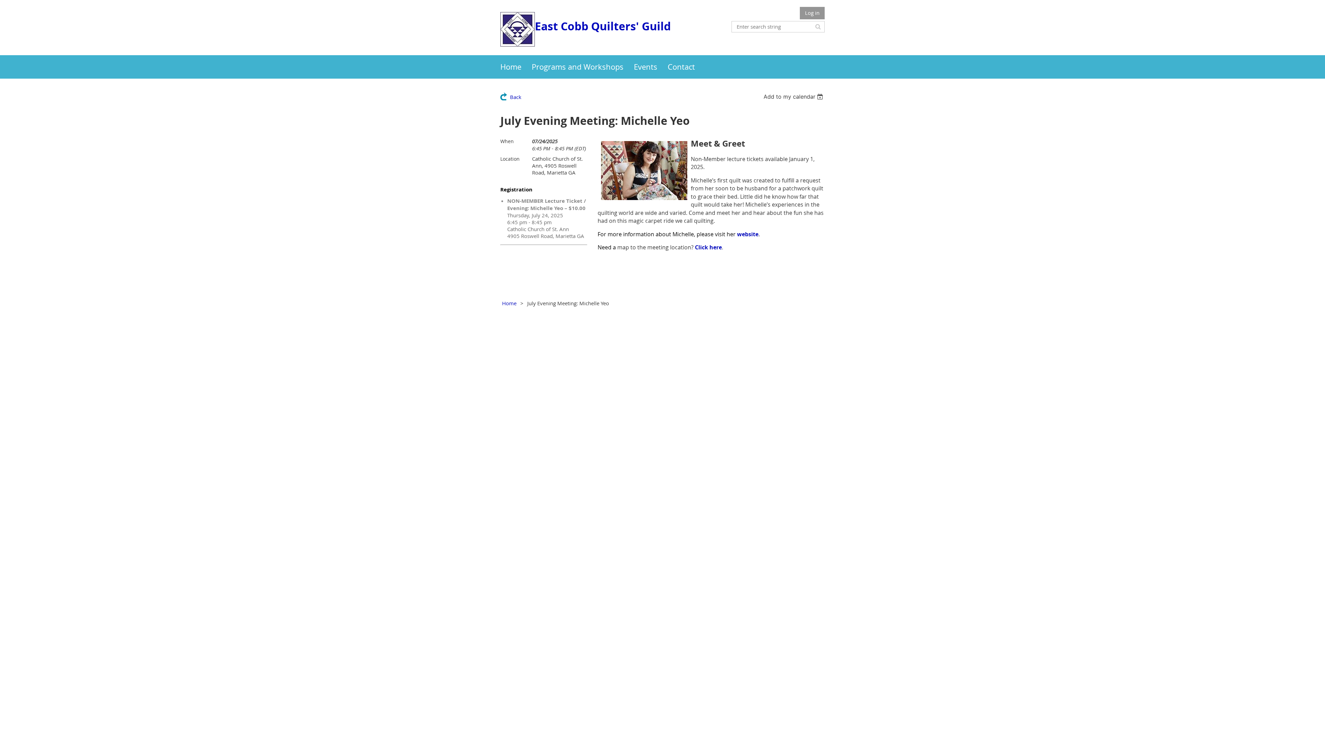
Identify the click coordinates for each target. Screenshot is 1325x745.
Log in (812, 12)
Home (509, 303)
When (507, 141)
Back (515, 96)
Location (510, 159)
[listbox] (794, 96)
